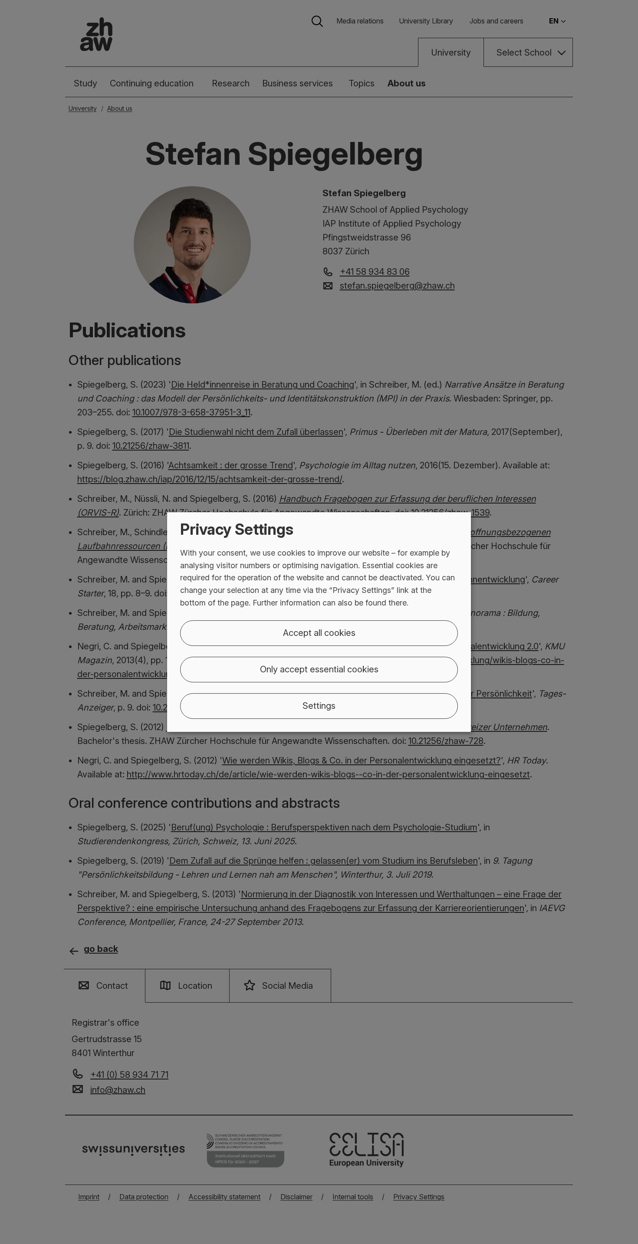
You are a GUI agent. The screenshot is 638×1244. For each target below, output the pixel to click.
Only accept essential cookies (319, 669)
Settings (319, 706)
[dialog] (319, 622)
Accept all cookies (319, 633)
